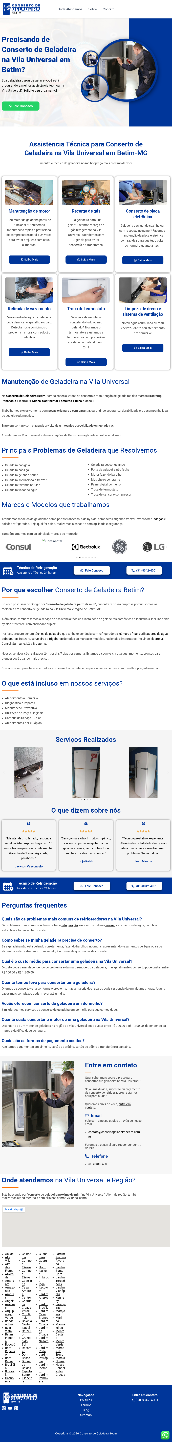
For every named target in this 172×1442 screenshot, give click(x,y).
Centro (26, 1297)
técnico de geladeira (48, 633)
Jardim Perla (43, 1349)
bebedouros (10, 638)
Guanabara (43, 1255)
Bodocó (10, 1344)
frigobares (56, 638)
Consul (6, 643)
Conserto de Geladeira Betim (25, 396)
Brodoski (9, 1373)
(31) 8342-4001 (98, 1164)
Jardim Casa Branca (43, 1314)
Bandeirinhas (9, 1322)
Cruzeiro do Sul (26, 1341)
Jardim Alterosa (43, 1297)
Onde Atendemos (70, 9)
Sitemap (86, 1415)
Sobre (92, 9)
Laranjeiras (61, 1305)
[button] (5, 547)
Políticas (86, 1400)
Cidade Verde (26, 1309)
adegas (158, 519)
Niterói (60, 1361)
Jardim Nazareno (44, 1341)
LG (28, 643)
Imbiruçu (44, 1279)
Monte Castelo (60, 1334)
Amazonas (10, 1289)
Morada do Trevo (60, 1351)
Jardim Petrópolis (43, 1358)
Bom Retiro (9, 1359)
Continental (50, 401)
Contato (109, 9)
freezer (110, 925)
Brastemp (39, 643)
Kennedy (60, 1299)
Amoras (9, 1295)
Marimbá (60, 1319)
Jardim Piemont (43, 1368)
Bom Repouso (10, 1351)
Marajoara (60, 1312)
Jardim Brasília (44, 1305)
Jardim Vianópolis (60, 1291)
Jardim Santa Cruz (60, 1271)
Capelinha (27, 1282)
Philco (77, 401)
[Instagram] (4, 1408)
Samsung (18, 643)
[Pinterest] (16, 1408)
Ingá (42, 1284)
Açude (9, 1254)
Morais (60, 1358)
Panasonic (9, 401)
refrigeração (69, 925)
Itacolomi (43, 1289)
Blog (86, 1410)
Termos (86, 1405)
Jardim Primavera (43, 1378)
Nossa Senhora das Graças (60, 1369)
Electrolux (157, 638)
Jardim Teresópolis (60, 1281)
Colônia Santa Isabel (27, 1324)
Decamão (26, 1349)
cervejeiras (38, 638)
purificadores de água (153, 633)
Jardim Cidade (43, 1322)
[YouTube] (10, 1408)
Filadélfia (27, 1379)
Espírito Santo (27, 1373)
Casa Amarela (27, 1291)
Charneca (27, 1302)
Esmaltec (65, 401)
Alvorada (9, 1275)
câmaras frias (128, 633)
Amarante (9, 1282)
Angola (9, 1301)
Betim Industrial (10, 1338)
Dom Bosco (26, 1356)
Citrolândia (26, 1315)
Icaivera (43, 1272)
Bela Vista (8, 1329)
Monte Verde (60, 1342)
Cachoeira (9, 1379)
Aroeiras (10, 1305)
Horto (42, 1267)
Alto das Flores (9, 1267)
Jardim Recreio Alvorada (61, 1259)
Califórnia (26, 1255)
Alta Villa (8, 1258)
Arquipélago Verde (9, 1314)
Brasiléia (10, 1366)
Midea (36, 401)
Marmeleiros (60, 1326)
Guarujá (43, 1262)
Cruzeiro (26, 1332)
